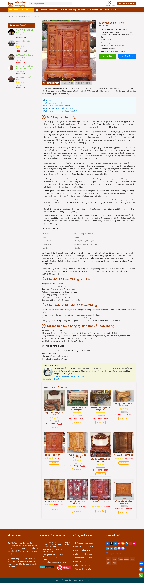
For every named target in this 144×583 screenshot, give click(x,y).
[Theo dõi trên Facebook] (107, 543)
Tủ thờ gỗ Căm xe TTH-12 (100, 502)
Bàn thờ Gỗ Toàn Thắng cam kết (57, 106)
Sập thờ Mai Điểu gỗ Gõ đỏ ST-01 (100, 460)
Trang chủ (11, 17)
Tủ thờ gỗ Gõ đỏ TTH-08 (123, 455)
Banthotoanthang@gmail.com (54, 562)
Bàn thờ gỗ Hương (33, 17)
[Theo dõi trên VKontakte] (111, 548)
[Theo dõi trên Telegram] (115, 548)
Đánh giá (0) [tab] (67, 83)
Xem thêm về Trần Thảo (52, 379)
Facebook (75, 376)
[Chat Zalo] (141, 563)
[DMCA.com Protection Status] (47, 567)
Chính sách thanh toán (84, 546)
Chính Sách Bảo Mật (83, 565)
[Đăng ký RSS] (123, 543)
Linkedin (57, 376)
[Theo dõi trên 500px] (107, 548)
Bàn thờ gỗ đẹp (21, 17)
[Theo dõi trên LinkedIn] (127, 543)
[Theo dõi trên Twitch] (119, 548)
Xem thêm (54, 427)
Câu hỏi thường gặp (83, 569)
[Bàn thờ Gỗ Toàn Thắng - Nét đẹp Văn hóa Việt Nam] (17, 4)
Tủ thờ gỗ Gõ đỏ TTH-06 (54, 455)
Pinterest (66, 376)
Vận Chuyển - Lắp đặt (83, 550)
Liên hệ (114, 10)
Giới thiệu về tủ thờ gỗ (53, 103)
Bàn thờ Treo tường (68, 10)
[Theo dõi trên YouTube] (130, 543)
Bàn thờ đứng (54, 10)
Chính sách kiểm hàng (84, 554)
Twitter (83, 376)
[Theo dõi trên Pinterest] (119, 543)
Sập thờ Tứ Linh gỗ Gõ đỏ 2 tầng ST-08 (77, 409)
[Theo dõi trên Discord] (123, 548)
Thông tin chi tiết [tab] (51, 83)
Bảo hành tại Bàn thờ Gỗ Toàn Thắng (59, 108)
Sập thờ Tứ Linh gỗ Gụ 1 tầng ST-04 (100, 409)
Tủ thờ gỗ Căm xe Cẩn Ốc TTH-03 (77, 502)
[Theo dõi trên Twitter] (115, 543)
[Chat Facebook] (141, 569)
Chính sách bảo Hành (83, 558)
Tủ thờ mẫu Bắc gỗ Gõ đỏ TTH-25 (123, 502)
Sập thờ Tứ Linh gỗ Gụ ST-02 (54, 414)
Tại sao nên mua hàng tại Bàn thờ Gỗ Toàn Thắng (63, 111)
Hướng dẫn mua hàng (84, 543)
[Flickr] (134, 543)
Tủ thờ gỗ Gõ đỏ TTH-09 (54, 501)
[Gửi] (70, 3)
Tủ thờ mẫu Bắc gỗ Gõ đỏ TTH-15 (77, 456)
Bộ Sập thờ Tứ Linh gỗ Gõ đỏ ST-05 (123, 405)
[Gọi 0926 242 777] (141, 575)
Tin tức (106, 10)
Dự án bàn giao (96, 10)
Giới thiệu (43, 10)
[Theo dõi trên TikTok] (111, 543)
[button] (21, 10)
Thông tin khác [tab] (83, 83)
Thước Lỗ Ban (83, 10)
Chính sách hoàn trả (83, 561)
